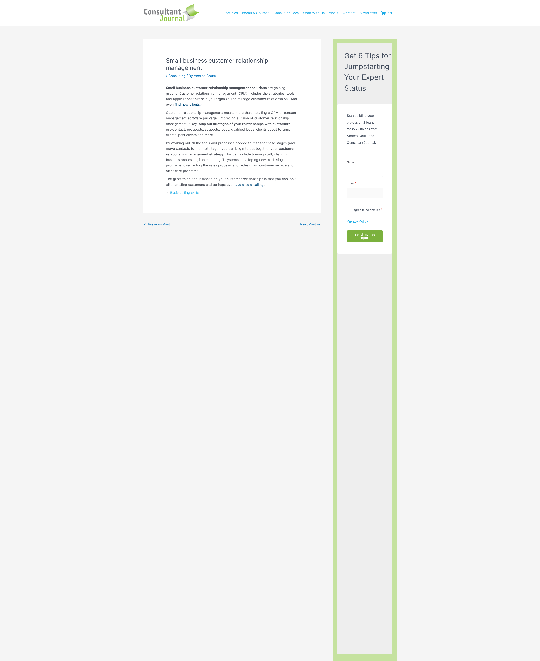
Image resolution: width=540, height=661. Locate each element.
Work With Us (314, 13)
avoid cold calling (249, 184)
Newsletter (368, 13)
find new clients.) (188, 104)
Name (351, 162)
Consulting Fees (286, 13)
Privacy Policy (357, 221)
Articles (231, 13)
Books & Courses (255, 13)
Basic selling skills (184, 192)
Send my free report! (364, 236)
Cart (388, 13)
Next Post (310, 224)
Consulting (176, 76)
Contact (349, 13)
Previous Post (157, 224)
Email (351, 183)
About (334, 13)
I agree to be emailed (366, 210)
